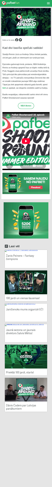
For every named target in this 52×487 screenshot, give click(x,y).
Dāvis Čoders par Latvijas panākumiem (21, 407)
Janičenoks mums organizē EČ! (24, 309)
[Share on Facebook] (16, 40)
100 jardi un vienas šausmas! (23, 298)
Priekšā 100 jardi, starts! (20, 372)
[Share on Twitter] (20, 40)
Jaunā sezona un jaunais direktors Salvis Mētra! (20, 332)
